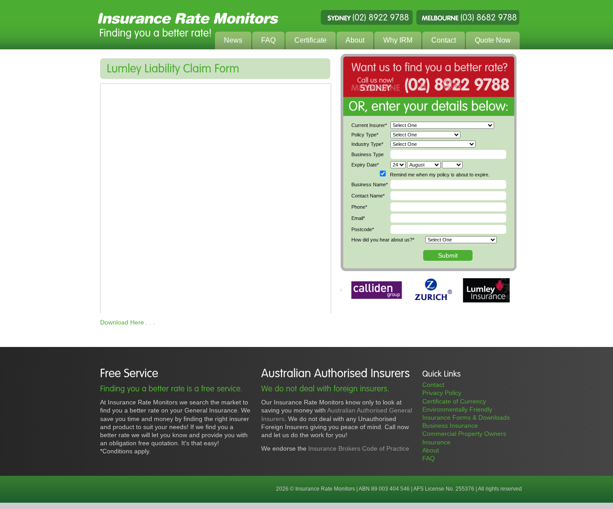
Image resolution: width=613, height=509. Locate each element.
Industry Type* (367, 144)
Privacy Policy (441, 392)
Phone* (359, 207)
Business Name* (369, 184)
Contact (433, 384)
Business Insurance (450, 425)
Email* (358, 218)
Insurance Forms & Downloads (466, 417)
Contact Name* (368, 195)
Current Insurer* (369, 125)
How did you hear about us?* (382, 239)
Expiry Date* (365, 164)
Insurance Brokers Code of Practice (358, 448)
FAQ (428, 458)
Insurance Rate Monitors (306, 24)
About (430, 450)
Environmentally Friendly (457, 409)
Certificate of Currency (454, 401)
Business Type (367, 154)
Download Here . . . (127, 322)
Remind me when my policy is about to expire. (440, 174)
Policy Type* (364, 134)
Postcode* (362, 229)
